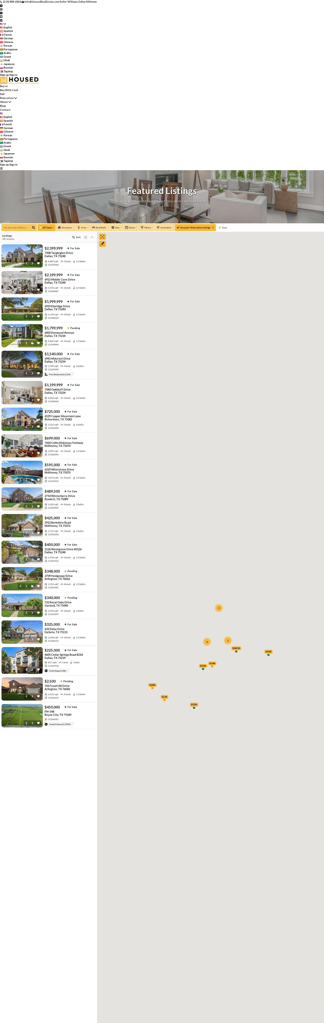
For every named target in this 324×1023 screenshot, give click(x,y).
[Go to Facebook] (1, 5)
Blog (3, 105)
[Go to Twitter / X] (1, 12)
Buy (2, 86)
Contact (5, 109)
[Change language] (3, 24)
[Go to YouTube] (1, 16)
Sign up (4, 74)
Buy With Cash (9, 90)
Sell (2, 94)
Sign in (13, 74)
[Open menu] (1, 168)
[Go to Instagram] (1, 9)
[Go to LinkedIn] (1, 20)
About (4, 101)
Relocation (7, 97)
